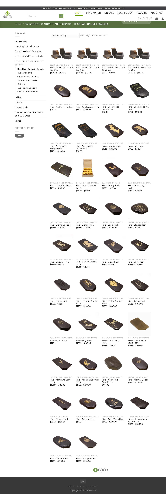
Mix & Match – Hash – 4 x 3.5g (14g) (113, 68)
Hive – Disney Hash (85, 225)
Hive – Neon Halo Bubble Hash (110, 381)
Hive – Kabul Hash (58, 340)
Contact (93, 487)
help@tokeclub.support (115, 8)
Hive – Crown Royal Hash (137, 186)
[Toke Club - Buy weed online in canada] (12, 15)
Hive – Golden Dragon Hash (86, 263)
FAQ (85, 487)
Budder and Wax (25, 73)
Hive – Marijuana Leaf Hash (60, 381)
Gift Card (19, 102)
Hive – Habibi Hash (59, 301)
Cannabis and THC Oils (28, 76)
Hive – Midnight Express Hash (87, 381)
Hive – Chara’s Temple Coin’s (86, 186)
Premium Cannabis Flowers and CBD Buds (29, 114)
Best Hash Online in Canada (30, 69)
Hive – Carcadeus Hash (60, 185)
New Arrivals (21, 107)
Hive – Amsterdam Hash (87, 107)
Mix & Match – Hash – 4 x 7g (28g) (139, 68)
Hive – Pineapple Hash (86, 458)
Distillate (21, 84)
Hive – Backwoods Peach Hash (84, 147)
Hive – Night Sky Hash (138, 380)
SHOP (78, 13)
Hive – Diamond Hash (60, 225)
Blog (79, 487)
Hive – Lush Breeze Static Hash (137, 341)
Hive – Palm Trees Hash (113, 419)
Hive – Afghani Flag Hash (61, 107)
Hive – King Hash (84, 340)
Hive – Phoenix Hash (59, 458)
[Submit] (61, 16)
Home (18, 24)
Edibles (18, 97)
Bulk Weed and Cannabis (28, 51)
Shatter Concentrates (27, 92)
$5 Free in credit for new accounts (88, 8)
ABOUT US (156, 13)
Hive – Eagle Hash (110, 225)
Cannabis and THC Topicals (29, 56)
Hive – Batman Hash (111, 146)
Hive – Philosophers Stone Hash (137, 420)
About (72, 487)
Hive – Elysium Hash (59, 262)
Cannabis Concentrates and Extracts (48, 24)
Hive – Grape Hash (110, 262)
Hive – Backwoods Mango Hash (58, 147)
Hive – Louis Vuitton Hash (111, 341)
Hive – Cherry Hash (111, 185)
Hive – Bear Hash (136, 146)
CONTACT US (145, 18)
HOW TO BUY (124, 13)
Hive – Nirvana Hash (59, 419)
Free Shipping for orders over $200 (56, 8)
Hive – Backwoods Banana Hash (110, 108)
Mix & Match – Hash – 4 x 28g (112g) (87, 68)
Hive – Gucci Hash (136, 262)
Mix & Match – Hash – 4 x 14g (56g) (61, 68)
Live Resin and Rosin (27, 88)
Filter (19, 135)
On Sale (109, 13)
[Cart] (156, 18)
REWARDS (141, 13)
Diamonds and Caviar (27, 80)
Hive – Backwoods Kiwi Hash (138, 108)
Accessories (21, 41)
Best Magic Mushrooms (27, 46)
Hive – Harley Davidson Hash (112, 302)
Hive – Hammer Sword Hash (86, 302)
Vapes (18, 121)
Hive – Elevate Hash (137, 225)
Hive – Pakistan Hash (85, 419)
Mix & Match (93, 13)
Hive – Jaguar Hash (136, 301)
